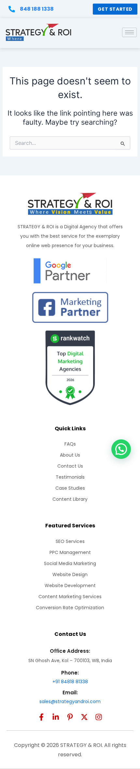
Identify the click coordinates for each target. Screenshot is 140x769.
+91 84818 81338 (70, 681)
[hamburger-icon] (129, 32)
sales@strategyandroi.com (70, 701)
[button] (121, 449)
